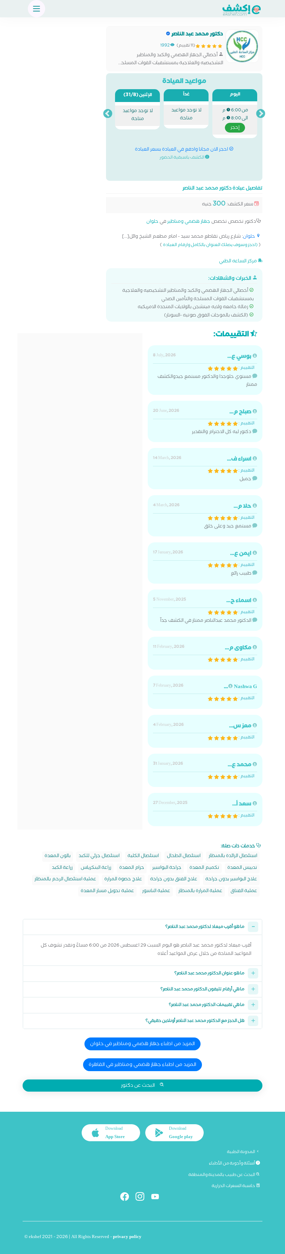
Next (108, 114)
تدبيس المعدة (242, 868)
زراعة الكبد (62, 868)
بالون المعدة (57, 857)
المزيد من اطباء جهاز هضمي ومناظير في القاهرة (142, 1065)
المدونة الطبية (241, 1152)
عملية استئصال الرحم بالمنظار (65, 880)
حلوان (152, 222)
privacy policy (127, 1238)
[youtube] (158, 1198)
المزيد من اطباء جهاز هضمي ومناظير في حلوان (142, 1044)
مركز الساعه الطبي (238, 261)
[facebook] (127, 1198)
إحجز (234, 128)
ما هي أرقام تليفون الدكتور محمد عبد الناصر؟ (202, 990)
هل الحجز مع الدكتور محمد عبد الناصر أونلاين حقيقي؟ (195, 1021)
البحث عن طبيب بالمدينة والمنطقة (222, 1175)
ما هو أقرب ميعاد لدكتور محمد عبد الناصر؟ (204, 927)
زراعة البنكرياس (96, 868)
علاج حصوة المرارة (123, 880)
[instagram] (143, 1198)
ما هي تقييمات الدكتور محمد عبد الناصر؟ (206, 1005)
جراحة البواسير (166, 868)
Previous (260, 114)
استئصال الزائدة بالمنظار (233, 857)
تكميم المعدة (204, 868)
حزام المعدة (131, 868)
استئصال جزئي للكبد (99, 857)
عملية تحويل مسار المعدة (107, 892)
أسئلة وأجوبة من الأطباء (232, 1164)
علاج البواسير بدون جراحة (231, 880)
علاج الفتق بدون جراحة (173, 880)
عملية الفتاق (243, 892)
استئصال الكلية (143, 857)
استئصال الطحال (184, 857)
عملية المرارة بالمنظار (200, 892)
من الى (235, 120)
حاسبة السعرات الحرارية (234, 1186)
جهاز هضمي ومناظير (188, 222)
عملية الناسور (156, 892)
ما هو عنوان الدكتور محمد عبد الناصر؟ (209, 974)
